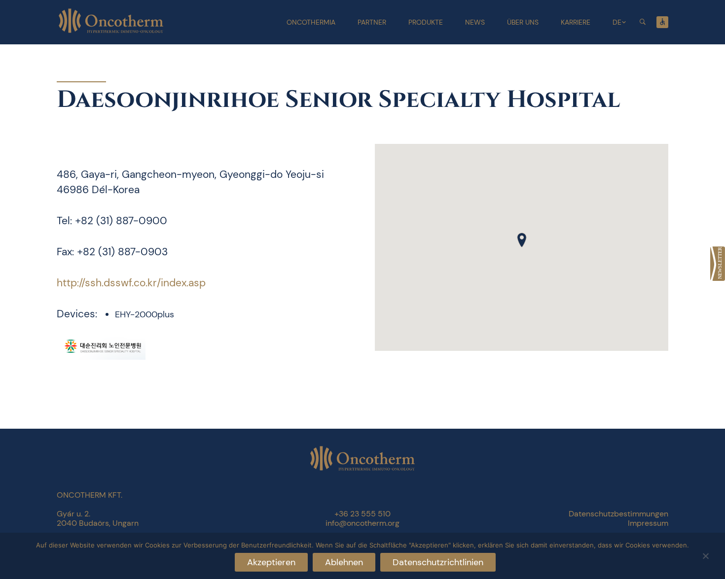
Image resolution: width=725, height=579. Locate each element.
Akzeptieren (271, 562)
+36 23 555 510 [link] (362, 514)
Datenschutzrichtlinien (438, 562)
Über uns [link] (523, 22)
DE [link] (617, 22)
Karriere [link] (575, 22)
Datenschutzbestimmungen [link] (618, 514)
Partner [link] (372, 22)
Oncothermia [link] (311, 22)
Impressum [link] (648, 523)
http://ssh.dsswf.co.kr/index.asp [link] (131, 283)
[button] (522, 240)
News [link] (475, 22)
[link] (717, 263)
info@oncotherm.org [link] (362, 523)
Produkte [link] (425, 22)
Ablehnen (344, 562)
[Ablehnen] (705, 554)
